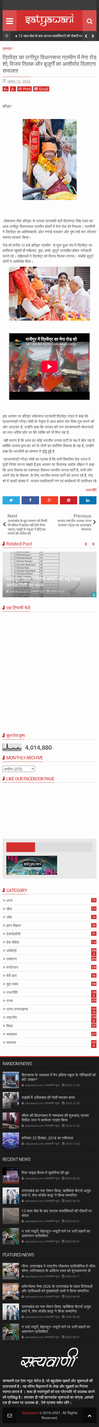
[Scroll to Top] (89, 1415)
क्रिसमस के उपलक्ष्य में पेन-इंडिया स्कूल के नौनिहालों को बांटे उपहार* (59, 1077)
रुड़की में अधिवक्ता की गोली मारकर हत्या (48, 1097)
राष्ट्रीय (11, 1017)
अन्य (9, 900)
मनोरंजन (12, 967)
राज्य (9, 1000)
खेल (9, 908)
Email (43, 88)
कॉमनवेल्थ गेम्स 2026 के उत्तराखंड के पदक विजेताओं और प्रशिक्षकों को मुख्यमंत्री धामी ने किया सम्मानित (57, 1288)
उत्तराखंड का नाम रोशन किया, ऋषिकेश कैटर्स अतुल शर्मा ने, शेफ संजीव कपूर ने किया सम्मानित (56, 1193)
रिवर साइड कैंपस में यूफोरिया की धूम (45, 1173)
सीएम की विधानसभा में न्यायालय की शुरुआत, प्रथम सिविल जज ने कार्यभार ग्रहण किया (55, 1117)
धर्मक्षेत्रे (11, 950)
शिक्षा (9, 1025)
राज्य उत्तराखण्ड (17, 1009)
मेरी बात (11, 975)
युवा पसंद (12, 984)
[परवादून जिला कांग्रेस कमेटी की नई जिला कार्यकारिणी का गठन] (49, 574)
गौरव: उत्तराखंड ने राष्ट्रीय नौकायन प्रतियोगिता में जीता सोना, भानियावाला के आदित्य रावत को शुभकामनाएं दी (58, 1268)
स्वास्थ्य (11, 1042)
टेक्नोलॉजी (13, 933)
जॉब (9, 917)
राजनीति (90, 489)
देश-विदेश (12, 942)
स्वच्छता (11, 1034)
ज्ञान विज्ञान (13, 925)
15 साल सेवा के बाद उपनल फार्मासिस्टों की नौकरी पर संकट (54, 36)
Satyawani (30, 1412)
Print (26, 88)
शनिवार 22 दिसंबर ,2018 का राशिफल (47, 1138)
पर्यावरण (11, 959)
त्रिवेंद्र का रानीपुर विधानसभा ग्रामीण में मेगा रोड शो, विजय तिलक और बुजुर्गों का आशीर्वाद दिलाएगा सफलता (49, 64)
